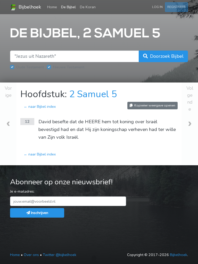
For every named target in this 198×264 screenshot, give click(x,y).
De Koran (88, 7)
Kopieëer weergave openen (154, 105)
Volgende (189, 98)
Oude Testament (30, 67)
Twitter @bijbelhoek (59, 254)
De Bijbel (68, 7)
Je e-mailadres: (22, 191)
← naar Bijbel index (40, 106)
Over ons (31, 254)
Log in (157, 7)
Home (53, 7)
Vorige (8, 91)
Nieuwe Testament (68, 67)
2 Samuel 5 (93, 94)
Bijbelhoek (29, 7)
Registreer (176, 7)
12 (27, 121)
